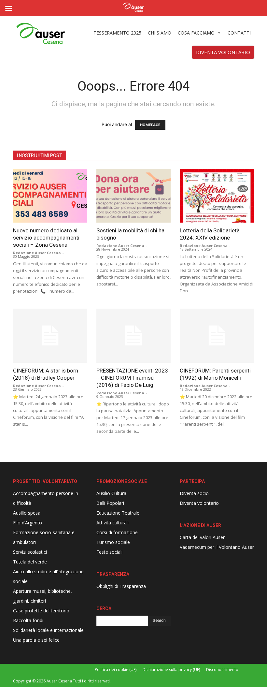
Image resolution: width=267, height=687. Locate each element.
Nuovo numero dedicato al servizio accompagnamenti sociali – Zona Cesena (46, 237)
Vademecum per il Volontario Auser (217, 547)
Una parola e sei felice (36, 640)
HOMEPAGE (150, 125)
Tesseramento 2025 (117, 33)
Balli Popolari (110, 503)
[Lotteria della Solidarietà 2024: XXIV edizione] (217, 196)
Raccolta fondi (28, 620)
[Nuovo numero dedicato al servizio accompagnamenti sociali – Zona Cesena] (50, 196)
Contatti (239, 33)
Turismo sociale (113, 542)
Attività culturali (112, 522)
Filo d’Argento (27, 522)
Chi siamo (159, 33)
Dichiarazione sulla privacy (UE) (171, 669)
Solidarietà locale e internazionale (48, 630)
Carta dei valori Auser (202, 537)
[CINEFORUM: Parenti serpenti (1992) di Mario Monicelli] (217, 335)
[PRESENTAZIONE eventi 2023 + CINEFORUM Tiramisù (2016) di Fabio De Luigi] (133, 335)
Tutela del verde (30, 562)
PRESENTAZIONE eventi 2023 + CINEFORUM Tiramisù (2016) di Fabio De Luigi (132, 377)
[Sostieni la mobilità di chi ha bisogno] (133, 196)
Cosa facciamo (196, 33)
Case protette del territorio (41, 610)
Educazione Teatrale (117, 513)
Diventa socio (194, 493)
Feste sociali (109, 552)
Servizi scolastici (30, 552)
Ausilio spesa (26, 513)
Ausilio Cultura (111, 493)
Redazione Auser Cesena (37, 252)
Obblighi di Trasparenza (121, 586)
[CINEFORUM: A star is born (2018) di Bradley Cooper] (50, 335)
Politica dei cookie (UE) (115, 669)
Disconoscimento (222, 669)
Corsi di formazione (117, 532)
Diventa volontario (199, 503)
